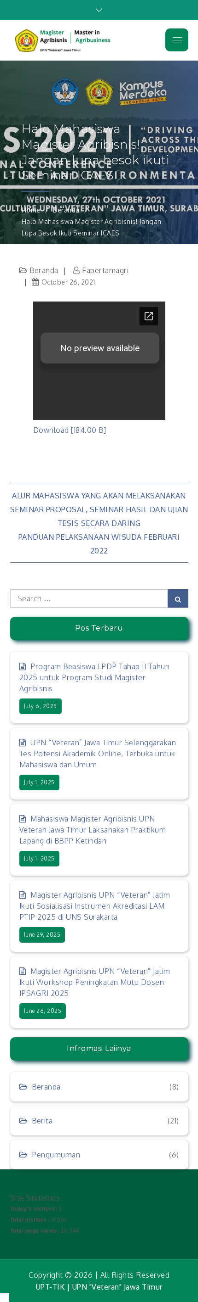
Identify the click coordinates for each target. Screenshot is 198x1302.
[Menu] (176, 39)
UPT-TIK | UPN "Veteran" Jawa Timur (99, 1286)
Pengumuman (56, 1154)
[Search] (178, 598)
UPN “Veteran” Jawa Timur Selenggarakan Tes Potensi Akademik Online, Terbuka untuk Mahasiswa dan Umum (97, 753)
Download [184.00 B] (69, 430)
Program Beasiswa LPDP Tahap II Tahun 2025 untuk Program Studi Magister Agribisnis (94, 677)
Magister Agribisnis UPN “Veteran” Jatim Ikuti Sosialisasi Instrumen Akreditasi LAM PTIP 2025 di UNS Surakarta (94, 906)
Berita (42, 1120)
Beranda (43, 270)
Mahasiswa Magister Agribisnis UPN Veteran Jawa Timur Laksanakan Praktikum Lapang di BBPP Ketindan (92, 829)
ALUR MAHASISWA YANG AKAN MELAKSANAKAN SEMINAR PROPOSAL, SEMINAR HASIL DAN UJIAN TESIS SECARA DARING (99, 509)
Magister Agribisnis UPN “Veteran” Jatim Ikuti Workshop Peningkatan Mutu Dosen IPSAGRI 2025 (94, 982)
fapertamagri (105, 270)
